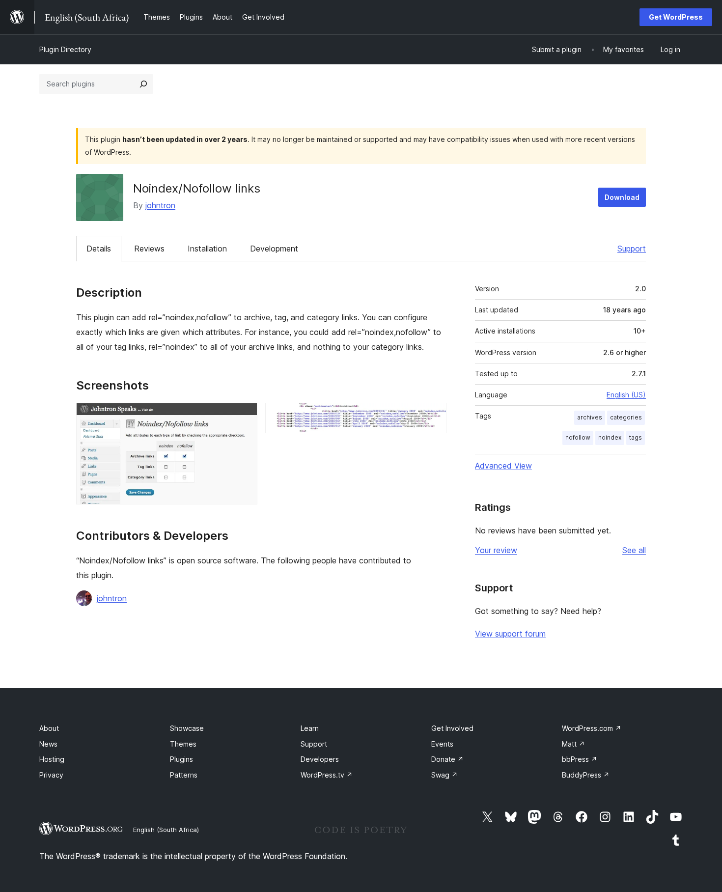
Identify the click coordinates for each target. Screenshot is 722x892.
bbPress (579, 759)
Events (442, 744)
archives (589, 417)
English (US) (626, 394)
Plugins (181, 759)
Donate (447, 759)
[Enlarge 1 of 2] (244, 416)
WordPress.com (591, 728)
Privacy (51, 775)
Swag (444, 775)
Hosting (51, 759)
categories (626, 417)
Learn (310, 728)
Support (631, 248)
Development (274, 248)
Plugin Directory (65, 49)
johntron (160, 205)
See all (634, 550)
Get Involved (452, 728)
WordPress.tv (327, 775)
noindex (609, 437)
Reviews (149, 248)
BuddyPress (586, 775)
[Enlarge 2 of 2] (433, 416)
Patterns (183, 775)
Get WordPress (676, 17)
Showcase (187, 728)
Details (98, 248)
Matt (573, 744)
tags (635, 437)
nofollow (577, 437)
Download (622, 197)
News (48, 744)
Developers (320, 759)
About (49, 728)
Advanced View (503, 466)
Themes (183, 744)
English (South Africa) (166, 830)
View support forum (510, 634)
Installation (207, 248)
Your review (496, 550)
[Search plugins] (143, 84)
